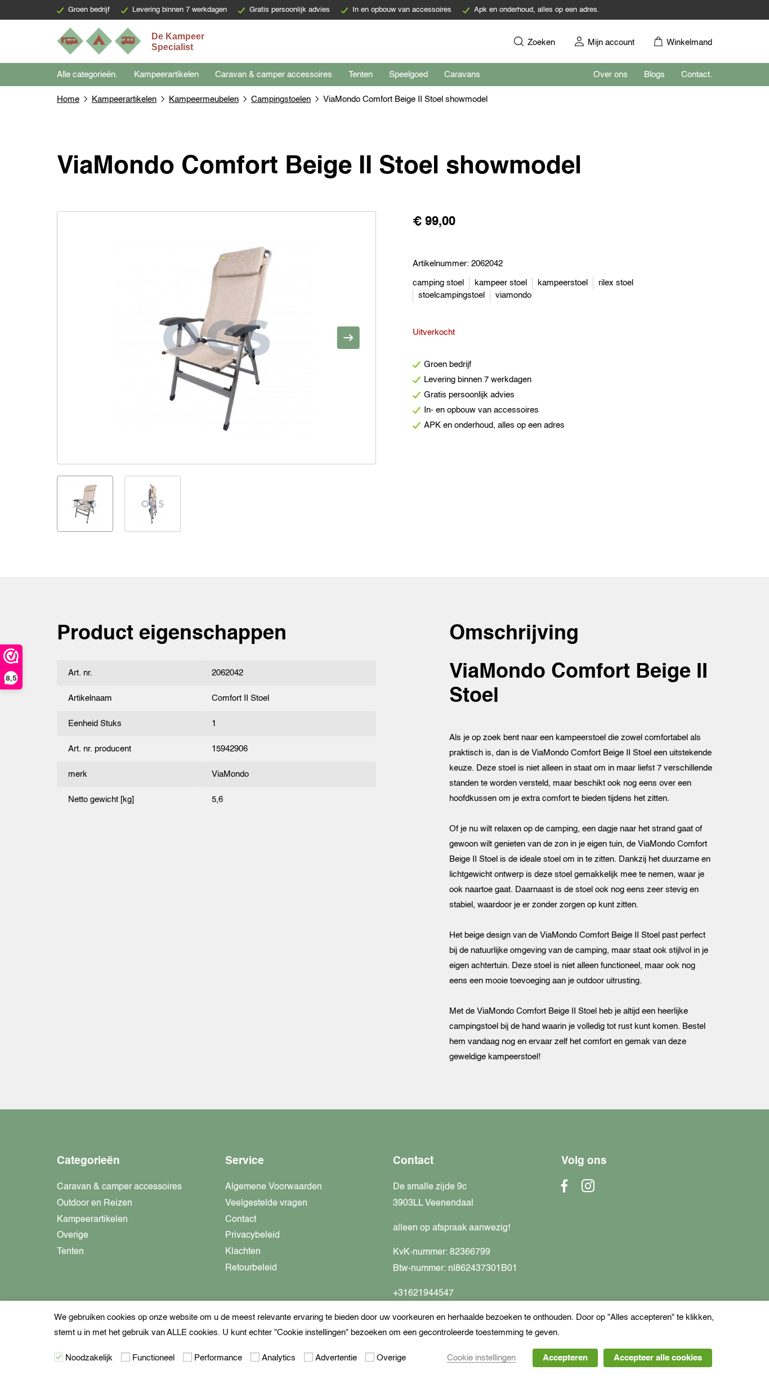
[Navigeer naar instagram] (588, 1189)
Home (68, 99)
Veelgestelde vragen (266, 1203)
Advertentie (336, 1358)
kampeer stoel (501, 283)
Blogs (654, 74)
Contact (240, 1219)
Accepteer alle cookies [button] (658, 1358)
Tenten (360, 74)
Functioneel (153, 1358)
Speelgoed (408, 74)
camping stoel (438, 283)
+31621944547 (423, 1293)
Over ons (610, 74)
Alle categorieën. (87, 74)
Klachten (243, 1251)
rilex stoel (615, 283)
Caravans (462, 74)
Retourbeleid (251, 1268)
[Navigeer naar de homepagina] (132, 41)
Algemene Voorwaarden (273, 1187)
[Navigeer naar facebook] (564, 1189)
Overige (72, 1235)
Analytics (279, 1358)
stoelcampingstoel (451, 295)
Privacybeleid (252, 1235)
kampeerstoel (563, 283)
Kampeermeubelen (204, 99)
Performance (218, 1358)
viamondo (513, 295)
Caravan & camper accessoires (273, 74)
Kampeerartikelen (166, 74)
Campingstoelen (281, 99)
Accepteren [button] (565, 1358)
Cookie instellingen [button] (481, 1358)
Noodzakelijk (89, 1358)
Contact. (696, 74)
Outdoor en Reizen (94, 1203)
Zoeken (540, 42)
